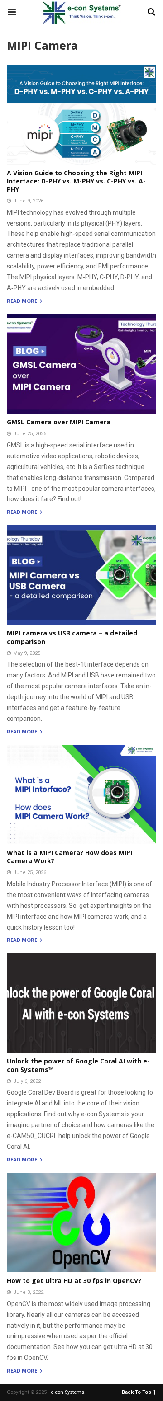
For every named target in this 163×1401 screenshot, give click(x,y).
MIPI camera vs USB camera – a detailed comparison (72, 637)
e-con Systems (67, 1392)
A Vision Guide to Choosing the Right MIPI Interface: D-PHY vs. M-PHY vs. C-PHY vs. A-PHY (76, 181)
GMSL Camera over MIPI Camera (58, 422)
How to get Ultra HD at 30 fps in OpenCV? (74, 1280)
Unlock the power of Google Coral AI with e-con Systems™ (78, 1065)
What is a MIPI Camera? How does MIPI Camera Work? (69, 856)
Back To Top (136, 1391)
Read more (22, 301)
